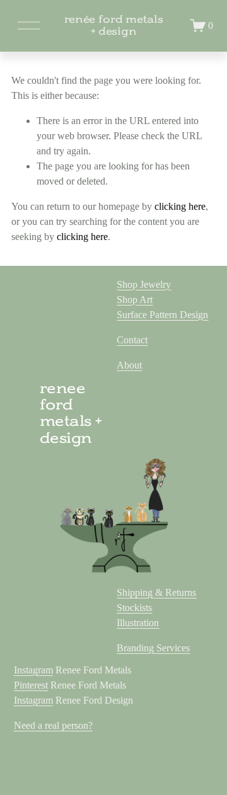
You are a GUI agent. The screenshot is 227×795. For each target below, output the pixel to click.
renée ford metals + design (113, 25)
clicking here (180, 206)
